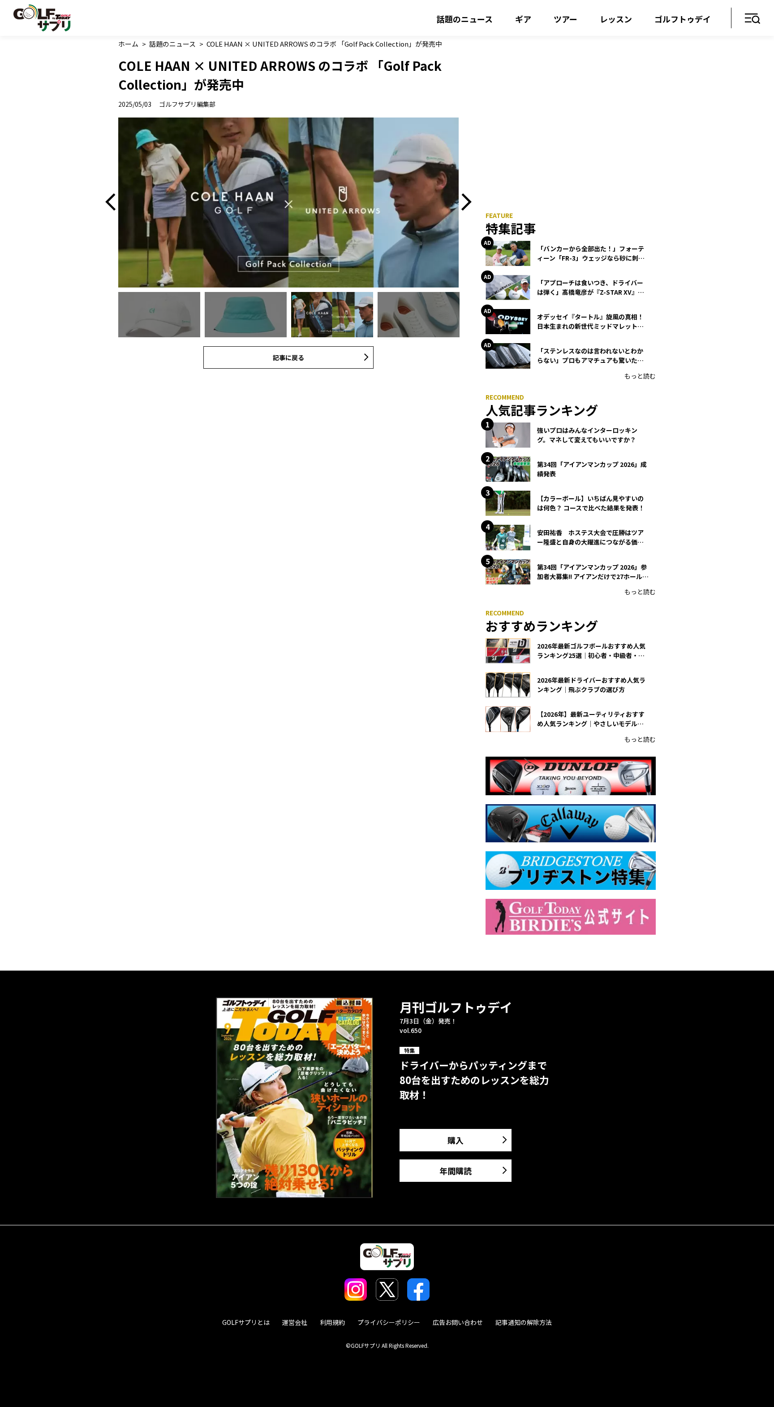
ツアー (565, 19)
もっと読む (640, 375)
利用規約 (332, 1322)
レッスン (616, 19)
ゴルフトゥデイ (682, 19)
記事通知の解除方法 (523, 1322)
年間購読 (455, 1170)
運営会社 (294, 1322)
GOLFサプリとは (246, 1322)
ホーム (128, 43)
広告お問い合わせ (458, 1322)
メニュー (753, 19)
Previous (114, 203)
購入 (455, 1140)
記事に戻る (288, 357)
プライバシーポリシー (388, 1322)
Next (463, 203)
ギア (523, 19)
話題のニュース (465, 19)
